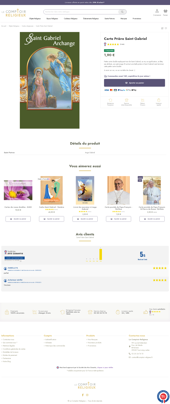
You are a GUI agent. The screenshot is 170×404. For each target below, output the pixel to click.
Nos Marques (92, 339)
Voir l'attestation (15, 258)
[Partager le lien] (163, 28)
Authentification (50, 339)
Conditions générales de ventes (14, 349)
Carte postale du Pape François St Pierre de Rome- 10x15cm (152, 208)
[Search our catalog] (122, 11)
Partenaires (7, 358)
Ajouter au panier (136, 83)
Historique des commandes (55, 346)
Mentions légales (9, 346)
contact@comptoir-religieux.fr (142, 357)
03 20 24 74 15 (137, 353)
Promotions (92, 346)
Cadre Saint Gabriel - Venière (51, 207)
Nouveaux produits (94, 342)
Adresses (48, 342)
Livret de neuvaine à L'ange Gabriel (85, 208)
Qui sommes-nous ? (10, 342)
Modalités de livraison (10, 352)
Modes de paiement (10, 355)
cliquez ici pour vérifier (105, 367)
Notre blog (7, 361)
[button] (35, 19)
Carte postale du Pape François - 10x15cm (118, 208)
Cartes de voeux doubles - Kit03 (18, 207)
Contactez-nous (8, 339)
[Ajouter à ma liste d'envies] (167, 28)
